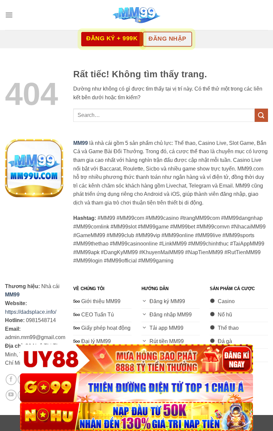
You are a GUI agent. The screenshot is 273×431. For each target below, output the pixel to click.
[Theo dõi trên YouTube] (11, 395)
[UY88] (136, 358)
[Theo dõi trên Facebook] (11, 379)
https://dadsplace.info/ (30, 312)
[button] (9, 15)
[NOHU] (136, 416)
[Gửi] (261, 115)
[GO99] (136, 387)
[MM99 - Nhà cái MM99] (136, 15)
